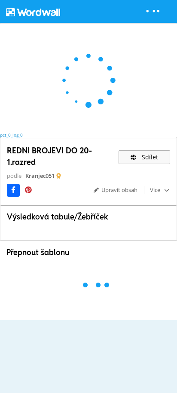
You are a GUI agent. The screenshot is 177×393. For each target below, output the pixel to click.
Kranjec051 (40, 176)
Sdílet (149, 157)
